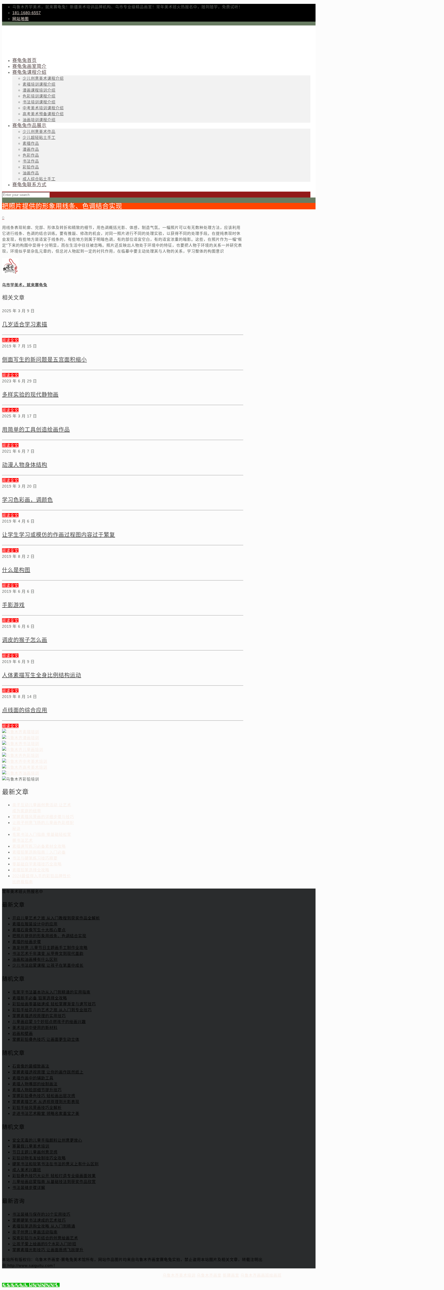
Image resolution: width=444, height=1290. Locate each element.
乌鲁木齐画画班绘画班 (261, 1275)
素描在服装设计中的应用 (35, 924)
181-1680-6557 (26, 13)
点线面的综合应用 (24, 710)
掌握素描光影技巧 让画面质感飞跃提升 (48, 1250)
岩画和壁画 (22, 1033)
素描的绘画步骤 (26, 941)
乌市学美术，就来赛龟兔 (24, 285)
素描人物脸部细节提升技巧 (37, 1090)
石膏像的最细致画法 (30, 1066)
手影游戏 (13, 605)
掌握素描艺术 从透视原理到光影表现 (45, 1101)
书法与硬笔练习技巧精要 (35, 858)
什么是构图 (16, 570)
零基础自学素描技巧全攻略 (37, 864)
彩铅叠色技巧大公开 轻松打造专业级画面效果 (54, 1175)
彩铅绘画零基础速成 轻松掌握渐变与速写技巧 (54, 1004)
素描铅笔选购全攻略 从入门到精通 (43, 1226)
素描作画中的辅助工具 (32, 1078)
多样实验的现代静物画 (30, 394)
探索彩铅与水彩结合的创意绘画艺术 (45, 1238)
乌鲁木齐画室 (209, 1275)
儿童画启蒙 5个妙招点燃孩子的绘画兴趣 (49, 1021)
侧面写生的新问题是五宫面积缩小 (44, 359)
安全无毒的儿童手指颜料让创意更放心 (47, 1140)
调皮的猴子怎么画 (24, 640)
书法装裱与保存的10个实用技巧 (41, 1214)
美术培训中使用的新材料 (35, 1027)
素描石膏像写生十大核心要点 (39, 930)
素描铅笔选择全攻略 (30, 870)
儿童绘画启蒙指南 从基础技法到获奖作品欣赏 (54, 1181)
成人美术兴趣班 (26, 1170)
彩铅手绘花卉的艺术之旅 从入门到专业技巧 (52, 1010)
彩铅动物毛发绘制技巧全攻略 (39, 1158)
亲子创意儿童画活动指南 (35, 1232)
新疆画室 (231, 1275)
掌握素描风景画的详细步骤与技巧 (43, 816)
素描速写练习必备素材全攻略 (39, 846)
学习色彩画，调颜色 (27, 500)
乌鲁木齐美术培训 (179, 1275)
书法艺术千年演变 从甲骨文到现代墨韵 (48, 953)
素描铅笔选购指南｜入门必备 (39, 852)
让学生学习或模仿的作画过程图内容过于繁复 (58, 535)
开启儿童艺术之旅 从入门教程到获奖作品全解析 (56, 918)
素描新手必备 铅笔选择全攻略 (39, 998)
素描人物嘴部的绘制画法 (35, 1084)
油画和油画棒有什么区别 (35, 959)
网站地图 (20, 18)
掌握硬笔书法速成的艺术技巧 (39, 1220)
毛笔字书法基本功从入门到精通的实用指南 (51, 992)
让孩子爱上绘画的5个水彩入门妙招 (44, 1244)
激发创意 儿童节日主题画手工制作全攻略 (50, 947)
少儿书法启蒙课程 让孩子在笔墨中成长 (48, 965)
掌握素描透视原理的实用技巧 (39, 1016)
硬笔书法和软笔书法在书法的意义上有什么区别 (55, 1164)
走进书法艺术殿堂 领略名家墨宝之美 (45, 1113)
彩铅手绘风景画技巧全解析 (37, 1107)
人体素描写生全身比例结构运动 (41, 675)
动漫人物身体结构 (24, 465)
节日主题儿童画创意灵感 (35, 1152)
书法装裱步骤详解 (28, 1187)
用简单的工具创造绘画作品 (36, 429)
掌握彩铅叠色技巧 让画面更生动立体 (45, 1039)
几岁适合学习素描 (24, 324)
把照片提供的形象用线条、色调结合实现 (49, 936)
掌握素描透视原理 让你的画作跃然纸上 (48, 1072)
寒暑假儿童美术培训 (30, 1146)
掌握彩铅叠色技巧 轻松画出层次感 (43, 1096)
